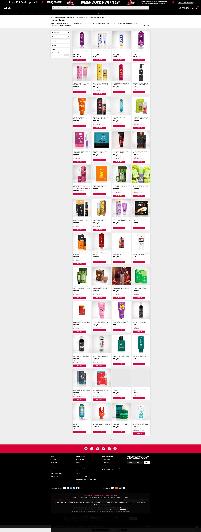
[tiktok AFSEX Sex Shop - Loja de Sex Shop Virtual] (103, 448)
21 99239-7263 (123, 509)
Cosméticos (24, 13)
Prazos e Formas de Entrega (83, 465)
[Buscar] (147, 7)
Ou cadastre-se (185, 8)
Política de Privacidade (56, 473)
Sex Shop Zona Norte (110, 499)
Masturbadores (42, 13)
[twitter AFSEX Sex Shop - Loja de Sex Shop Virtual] (109, 448)
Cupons (78, 473)
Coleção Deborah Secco (102, 13)
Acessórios (6, 13)
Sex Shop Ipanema (96, 504)
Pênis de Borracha (55, 13)
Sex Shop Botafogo (130, 502)
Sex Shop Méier (98, 502)
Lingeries (32, 13)
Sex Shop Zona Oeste (88, 499)
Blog (52, 470)
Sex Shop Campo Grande (131, 499)
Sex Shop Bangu (120, 499)
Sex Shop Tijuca (89, 502)
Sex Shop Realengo (142, 499)
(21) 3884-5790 (105, 462)
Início (52, 17)
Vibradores (15, 13)
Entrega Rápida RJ (66, 499)
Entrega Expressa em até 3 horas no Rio (86, 479)
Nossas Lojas (54, 462)
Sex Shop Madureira (108, 502)
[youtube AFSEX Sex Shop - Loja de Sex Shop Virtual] (97, 448)
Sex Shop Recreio (80, 502)
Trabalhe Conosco (55, 468)
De (52, 52)
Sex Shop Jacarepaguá (61, 502)
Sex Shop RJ (57, 499)
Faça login (186, 7)
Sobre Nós (53, 459)
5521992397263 (106, 459)
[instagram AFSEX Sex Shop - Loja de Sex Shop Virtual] (86, 448)
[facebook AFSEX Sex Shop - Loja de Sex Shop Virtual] (91, 448)
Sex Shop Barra (71, 502)
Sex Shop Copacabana (119, 502)
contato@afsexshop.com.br (108, 465)
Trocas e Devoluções (81, 468)
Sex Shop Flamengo (140, 502)
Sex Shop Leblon (105, 504)
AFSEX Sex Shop (80, 459)
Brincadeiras (89, 13)
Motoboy (78, 462)
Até (59, 52)
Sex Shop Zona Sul (99, 499)
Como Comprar (54, 476)
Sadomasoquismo (78, 13)
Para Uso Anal (66, 13)
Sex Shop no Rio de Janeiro (83, 476)
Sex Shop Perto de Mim (77, 499)
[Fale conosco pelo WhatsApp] (193, 8)
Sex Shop (53, 465)
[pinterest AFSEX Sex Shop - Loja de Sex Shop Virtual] (115, 448)
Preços (78, 470)
